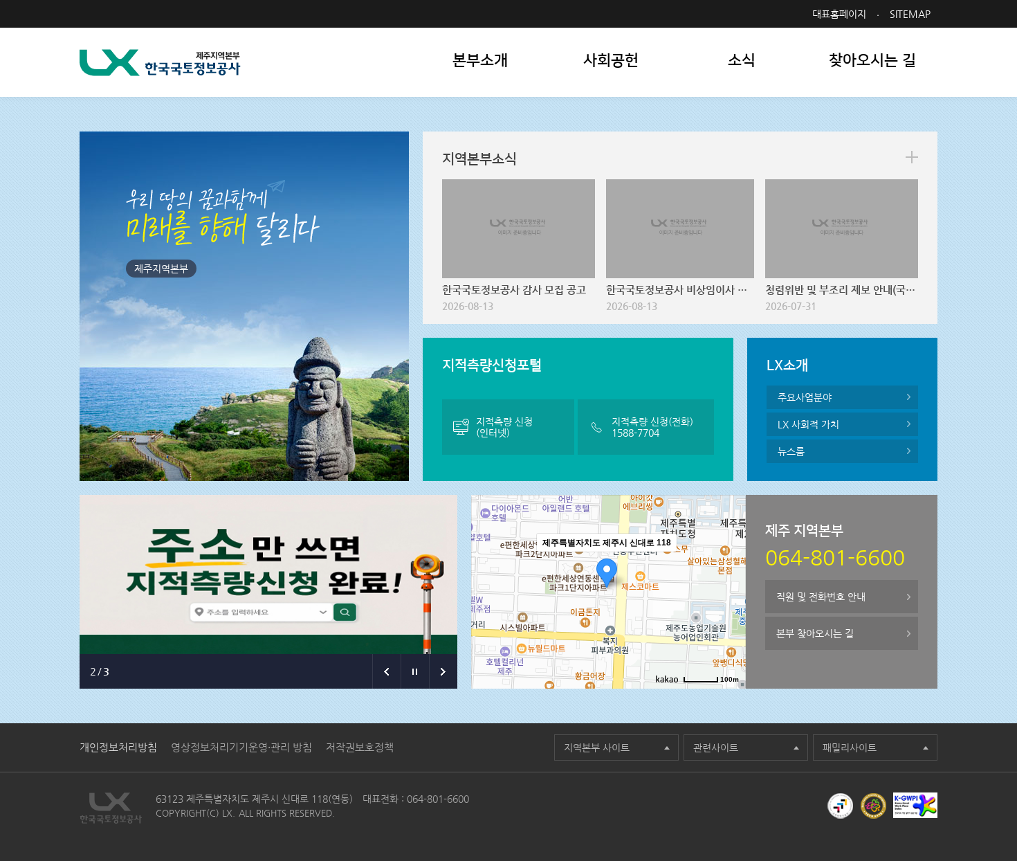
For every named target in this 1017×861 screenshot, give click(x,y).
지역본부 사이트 (597, 747)
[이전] (386, 671)
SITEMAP (910, 13)
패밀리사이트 (850, 747)
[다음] (443, 671)
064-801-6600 (438, 798)
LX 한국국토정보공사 (160, 62)
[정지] (415, 671)
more (912, 157)
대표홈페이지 (839, 13)
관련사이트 (715, 747)
